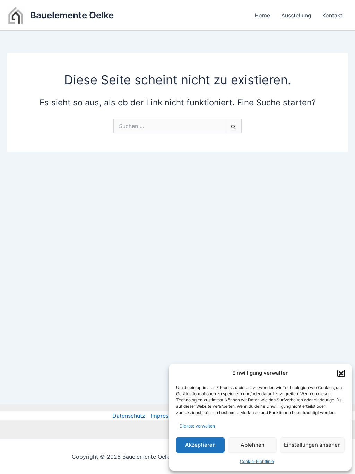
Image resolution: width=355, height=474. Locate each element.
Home (262, 15)
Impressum (165, 415)
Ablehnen (253, 444)
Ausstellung (296, 15)
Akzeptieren (200, 444)
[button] (341, 373)
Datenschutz (128, 415)
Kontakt (332, 15)
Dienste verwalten (197, 426)
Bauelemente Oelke (72, 15)
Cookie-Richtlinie (257, 461)
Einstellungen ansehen (312, 444)
